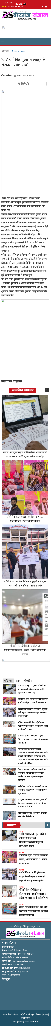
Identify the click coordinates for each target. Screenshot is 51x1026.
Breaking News (18, 51)
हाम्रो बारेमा (25, 1018)
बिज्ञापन (39, 1014)
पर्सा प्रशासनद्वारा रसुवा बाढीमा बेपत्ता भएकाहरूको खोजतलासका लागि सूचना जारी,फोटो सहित (25, 454)
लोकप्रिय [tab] (27, 681)
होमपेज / (5, 51)
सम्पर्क (45, 1014)
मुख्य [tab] (18, 681)
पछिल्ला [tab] (8, 681)
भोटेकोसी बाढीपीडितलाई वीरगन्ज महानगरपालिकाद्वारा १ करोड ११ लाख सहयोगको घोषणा (25, 650)
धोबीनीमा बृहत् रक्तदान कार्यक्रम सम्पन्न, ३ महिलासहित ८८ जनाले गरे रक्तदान (25, 519)
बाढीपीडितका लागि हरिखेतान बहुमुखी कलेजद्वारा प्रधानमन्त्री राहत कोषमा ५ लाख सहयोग (25, 583)
